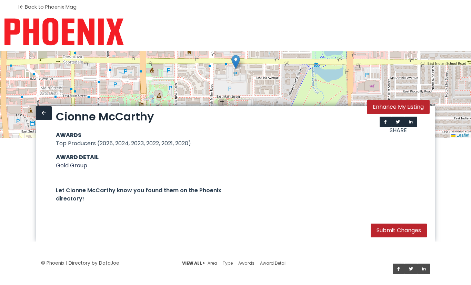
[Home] (64, 32)
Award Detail (273, 263)
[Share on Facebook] (385, 122)
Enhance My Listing (398, 107)
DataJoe (109, 263)
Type (228, 263)
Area (212, 263)
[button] (235, 62)
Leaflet (462, 135)
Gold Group (71, 165)
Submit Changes (399, 230)
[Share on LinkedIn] (410, 122)
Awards (246, 263)
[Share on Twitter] (397, 122)
